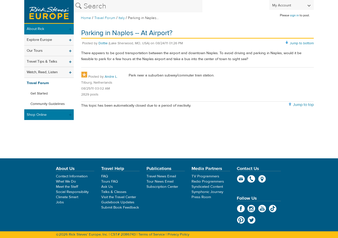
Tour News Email (159, 181)
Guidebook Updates (117, 202)
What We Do (66, 181)
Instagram (251, 209)
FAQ (104, 176)
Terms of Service (151, 234)
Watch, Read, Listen (42, 72)
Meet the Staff (67, 186)
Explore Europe (39, 39)
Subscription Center (162, 186)
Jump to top (303, 104)
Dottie (103, 43)
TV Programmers (205, 176)
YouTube (262, 209)
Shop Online (37, 114)
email (241, 179)
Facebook (241, 209)
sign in (294, 15)
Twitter (251, 220)
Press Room (201, 197)
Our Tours (35, 50)
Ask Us (107, 186)
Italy (122, 18)
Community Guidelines (47, 104)
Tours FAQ (109, 181)
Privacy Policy (178, 234)
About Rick (35, 28)
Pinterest (241, 220)
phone (251, 179)
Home (86, 18)
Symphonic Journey (207, 192)
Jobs (60, 202)
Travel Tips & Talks (42, 61)
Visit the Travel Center (118, 197)
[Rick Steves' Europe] (49, 12)
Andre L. (111, 76)
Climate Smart (67, 197)
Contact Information (72, 176)
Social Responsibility (72, 192)
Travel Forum (104, 18)
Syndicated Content (207, 186)
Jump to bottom (302, 43)
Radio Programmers (208, 181)
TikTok (273, 209)
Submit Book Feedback (120, 207)
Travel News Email (161, 176)
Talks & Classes (113, 192)
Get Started (39, 93)
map (262, 179)
